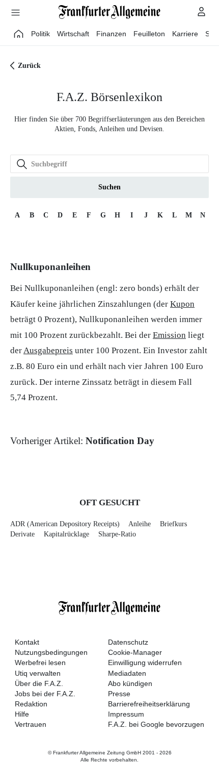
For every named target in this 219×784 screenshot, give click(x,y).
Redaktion (31, 704)
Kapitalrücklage (66, 534)
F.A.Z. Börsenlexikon (109, 97)
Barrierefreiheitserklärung (149, 704)
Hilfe (22, 714)
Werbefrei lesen (40, 662)
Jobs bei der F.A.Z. (45, 694)
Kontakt (27, 642)
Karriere (185, 34)
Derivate (22, 534)
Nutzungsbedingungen (51, 652)
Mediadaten (127, 673)
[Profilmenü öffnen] (202, 11)
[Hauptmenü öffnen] (15, 12)
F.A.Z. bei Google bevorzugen (156, 724)
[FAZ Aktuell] (19, 34)
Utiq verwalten (38, 673)
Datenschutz (128, 642)
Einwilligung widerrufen (145, 662)
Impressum (126, 714)
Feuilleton (149, 34)
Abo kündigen (130, 683)
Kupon (182, 304)
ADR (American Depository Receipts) (65, 524)
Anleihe (139, 524)
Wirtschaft (73, 34)
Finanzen (111, 34)
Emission (169, 335)
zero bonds (139, 288)
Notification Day (120, 440)
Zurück (29, 65)
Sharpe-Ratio (117, 534)
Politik (40, 34)
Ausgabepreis (48, 350)
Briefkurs (173, 524)
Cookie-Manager (135, 652)
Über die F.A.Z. (39, 683)
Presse (119, 694)
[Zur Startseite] (109, 12)
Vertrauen (30, 724)
